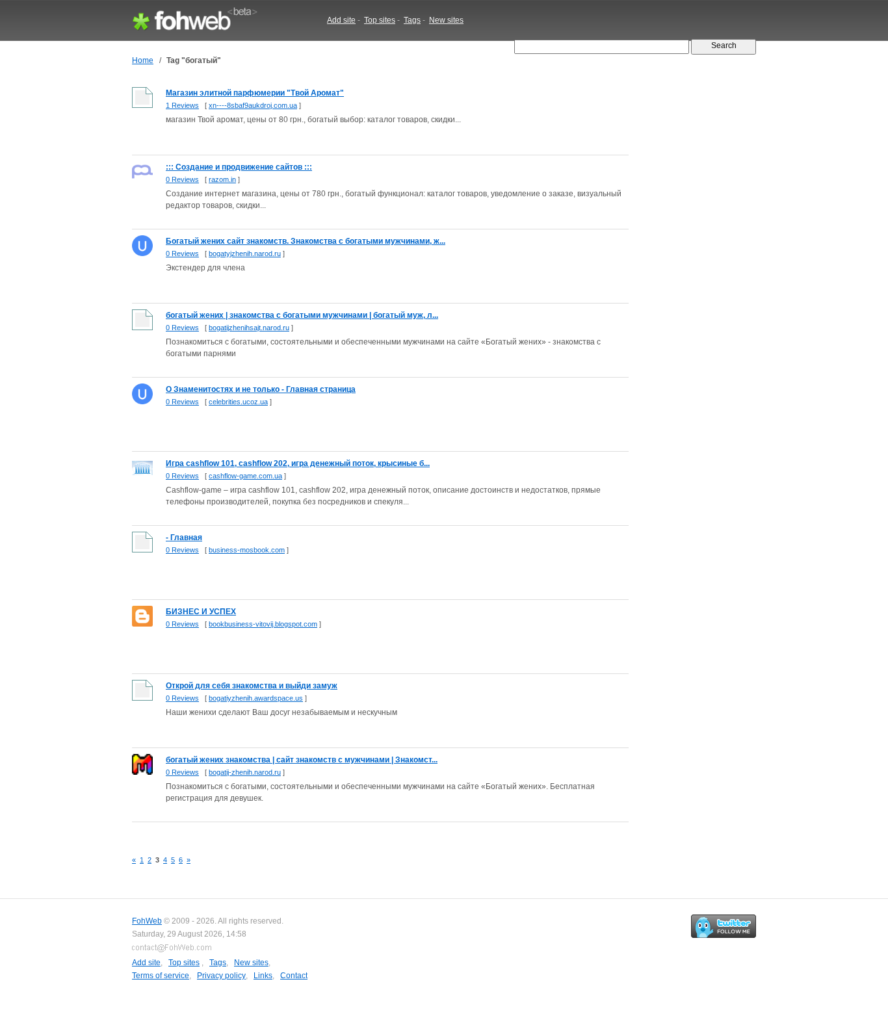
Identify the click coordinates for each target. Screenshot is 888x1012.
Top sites (379, 20)
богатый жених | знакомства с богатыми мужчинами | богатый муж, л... (302, 315)
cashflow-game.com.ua (245, 476)
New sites (446, 20)
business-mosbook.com (247, 550)
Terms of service (160, 975)
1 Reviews (182, 105)
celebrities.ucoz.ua (238, 402)
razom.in (222, 179)
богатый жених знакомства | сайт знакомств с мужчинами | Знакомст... (301, 759)
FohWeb (147, 921)
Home (142, 60)
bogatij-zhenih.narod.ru (245, 772)
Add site (341, 20)
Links (263, 975)
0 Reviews (182, 179)
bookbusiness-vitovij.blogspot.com (263, 624)
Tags (412, 20)
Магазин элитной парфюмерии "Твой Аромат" (255, 92)
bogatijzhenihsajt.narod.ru (249, 327)
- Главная (184, 537)
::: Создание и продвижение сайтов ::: (239, 167)
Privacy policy (221, 975)
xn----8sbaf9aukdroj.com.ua (253, 105)
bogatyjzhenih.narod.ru (245, 253)
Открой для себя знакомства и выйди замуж (251, 685)
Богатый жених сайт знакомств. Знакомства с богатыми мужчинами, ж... (305, 241)
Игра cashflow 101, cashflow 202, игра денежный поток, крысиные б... (298, 463)
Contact (293, 975)
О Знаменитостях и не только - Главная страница (261, 389)
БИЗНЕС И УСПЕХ (201, 611)
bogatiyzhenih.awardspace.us (256, 698)
